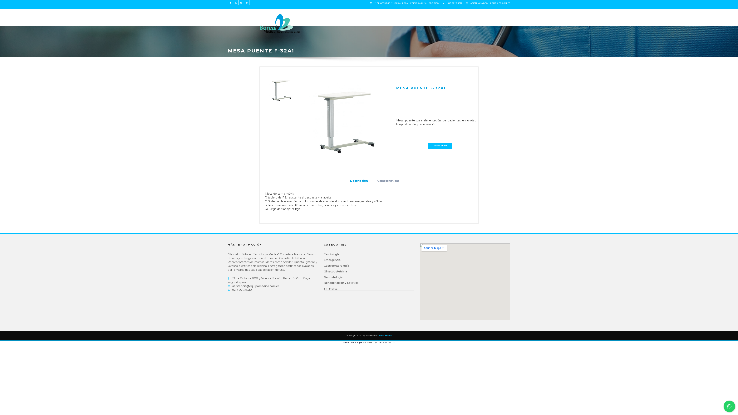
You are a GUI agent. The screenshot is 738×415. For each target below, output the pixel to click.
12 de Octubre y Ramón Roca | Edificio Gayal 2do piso (406, 3)
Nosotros (338, 15)
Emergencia (332, 260)
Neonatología (333, 277)
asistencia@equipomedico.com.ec (490, 3)
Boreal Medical (385, 335)
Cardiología (331, 254)
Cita (353, 15)
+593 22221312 (242, 290)
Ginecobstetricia (335, 271)
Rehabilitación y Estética (341, 283)
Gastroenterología (336, 265)
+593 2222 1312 (454, 3)
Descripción (359, 181)
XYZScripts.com (386, 342)
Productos (317, 15)
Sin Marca (330, 288)
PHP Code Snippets (353, 342)
